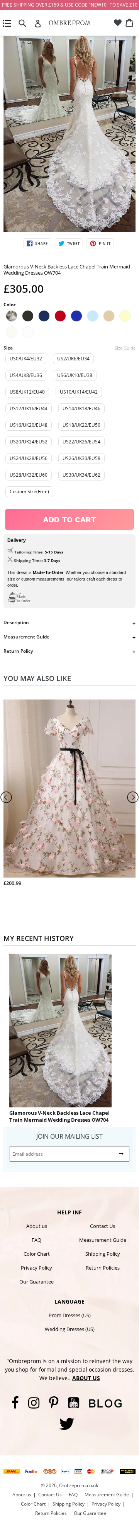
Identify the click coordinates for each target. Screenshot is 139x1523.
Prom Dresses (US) (70, 1315)
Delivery (16, 540)
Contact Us (102, 1225)
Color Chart (37, 1253)
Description (16, 622)
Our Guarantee (36, 1281)
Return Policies (103, 1267)
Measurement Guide (26, 636)
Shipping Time (28, 560)
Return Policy (18, 651)
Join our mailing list (69, 1136)
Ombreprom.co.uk (78, 1485)
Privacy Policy (36, 1267)
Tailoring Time (28, 552)
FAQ (36, 1239)
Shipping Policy (102, 1253)
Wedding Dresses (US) (70, 1329)
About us (36, 1225)
